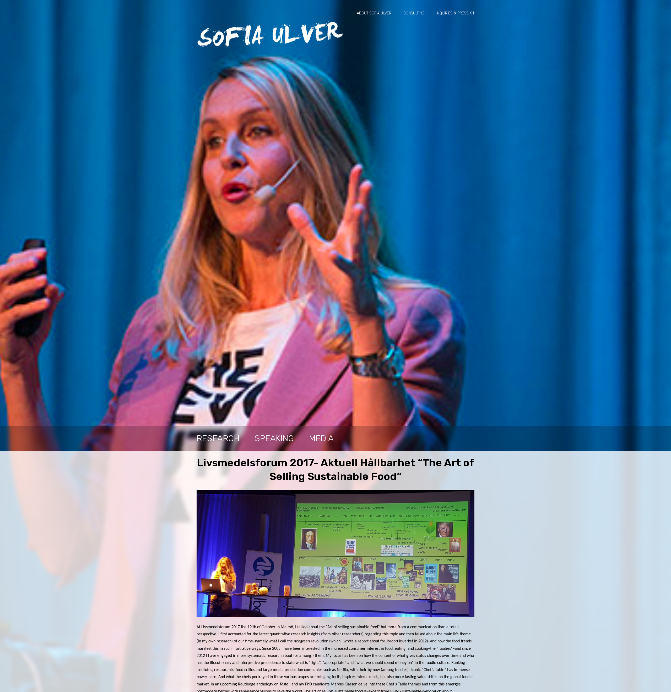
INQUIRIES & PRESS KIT (455, 13)
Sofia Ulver (270, 34)
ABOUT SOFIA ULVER (374, 13)
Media (321, 438)
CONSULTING (413, 13)
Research (218, 438)
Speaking (274, 438)
